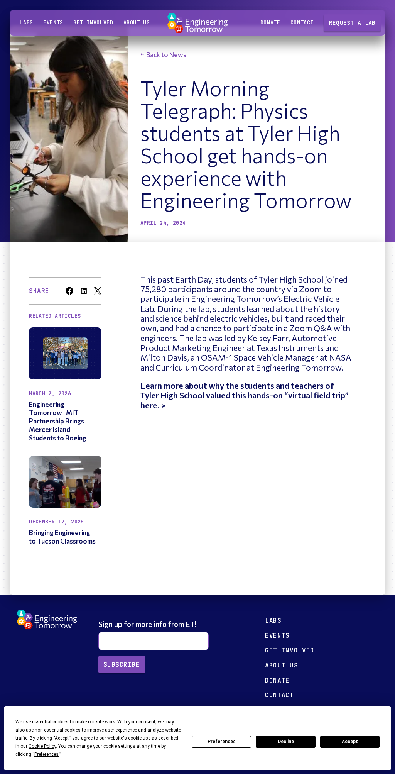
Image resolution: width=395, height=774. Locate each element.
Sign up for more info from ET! (148, 624)
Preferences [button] (46, 754)
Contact (302, 23)
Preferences (222, 741)
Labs (26, 23)
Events (53, 23)
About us (136, 23)
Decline (286, 741)
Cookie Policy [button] (42, 746)
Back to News (166, 54)
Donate (270, 23)
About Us (281, 665)
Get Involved (93, 23)
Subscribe (121, 665)
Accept (350, 741)
